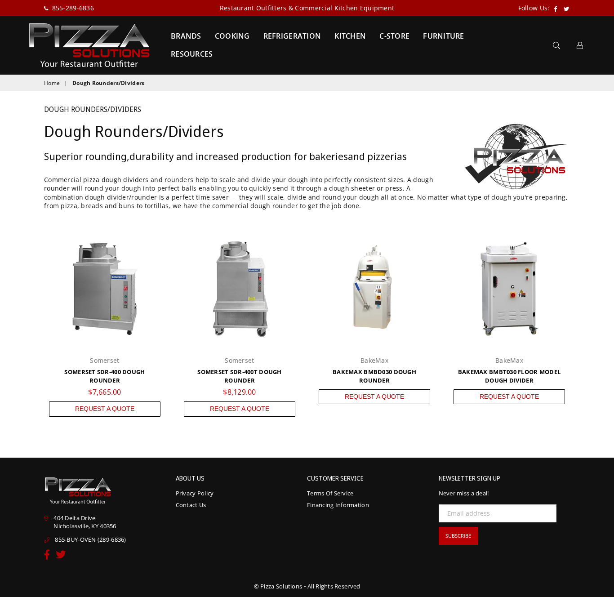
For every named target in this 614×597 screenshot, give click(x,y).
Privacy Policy (195, 493)
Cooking (232, 36)
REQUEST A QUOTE (104, 408)
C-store (394, 36)
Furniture (443, 36)
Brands (186, 36)
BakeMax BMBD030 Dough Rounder (374, 376)
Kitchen (350, 36)
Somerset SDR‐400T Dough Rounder (239, 376)
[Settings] (580, 45)
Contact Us (191, 505)
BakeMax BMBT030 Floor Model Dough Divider (509, 376)
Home (52, 83)
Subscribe (458, 535)
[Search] (556, 45)
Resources (192, 54)
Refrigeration (292, 36)
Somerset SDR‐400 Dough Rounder (104, 376)
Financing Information (338, 505)
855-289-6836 (72, 8)
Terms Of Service (330, 493)
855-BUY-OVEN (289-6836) (90, 539)
